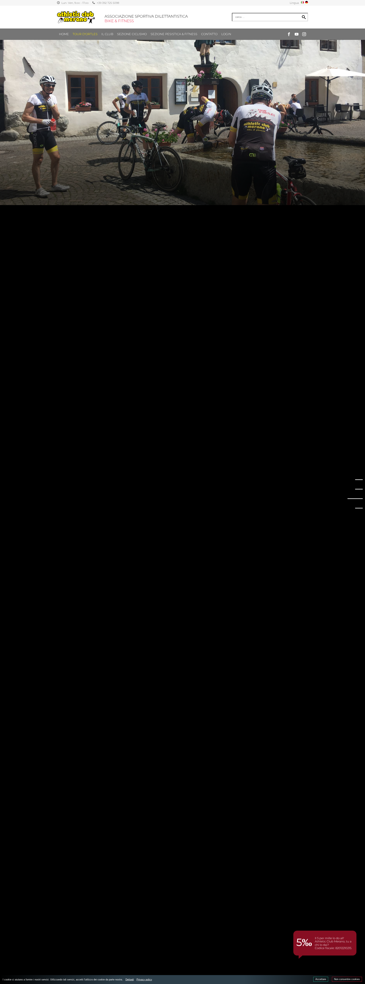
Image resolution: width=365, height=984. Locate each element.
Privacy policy (144, 979)
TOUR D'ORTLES (85, 34)
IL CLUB (107, 34)
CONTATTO (209, 34)
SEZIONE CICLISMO (132, 34)
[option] (182, 102)
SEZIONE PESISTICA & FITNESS (174, 34)
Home (64, 34)
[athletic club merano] (76, 17)
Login (226, 34)
